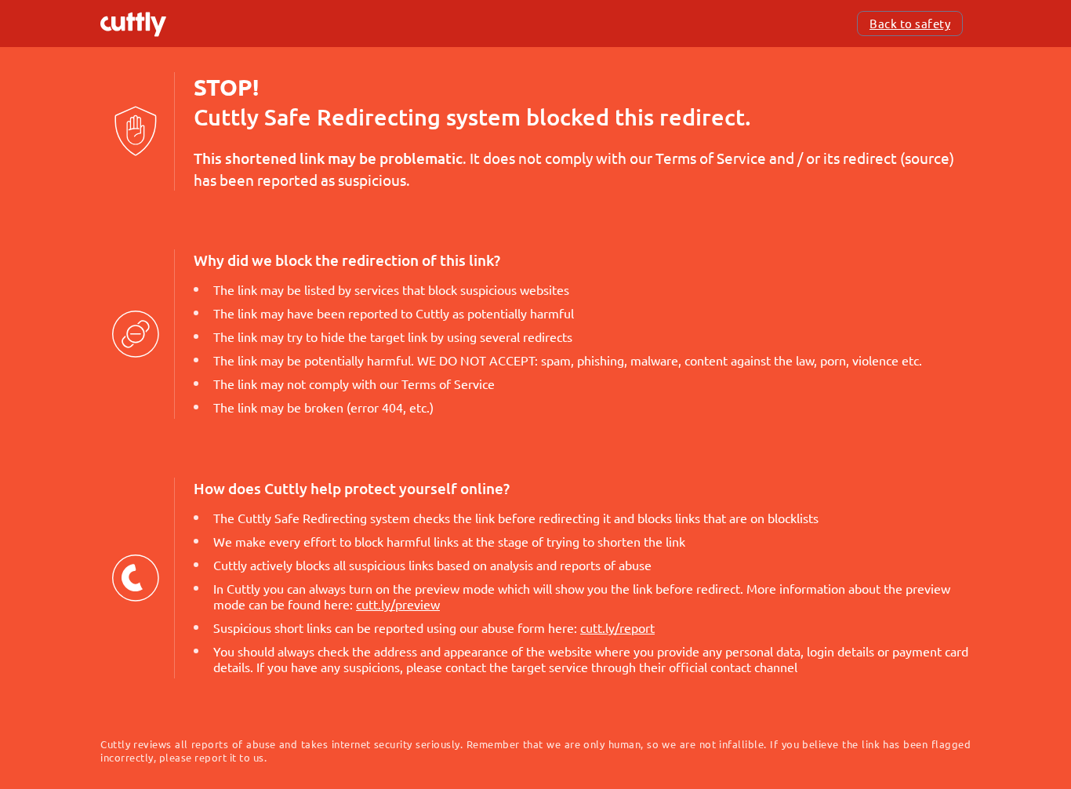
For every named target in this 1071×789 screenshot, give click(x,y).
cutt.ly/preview (398, 604)
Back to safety (910, 23)
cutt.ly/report (617, 627)
